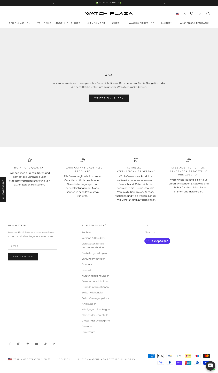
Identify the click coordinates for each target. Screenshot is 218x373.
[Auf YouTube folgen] (36, 344)
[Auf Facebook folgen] (10, 344)
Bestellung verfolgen (94, 253)
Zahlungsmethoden (93, 258)
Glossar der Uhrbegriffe (96, 320)
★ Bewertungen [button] (2, 189)
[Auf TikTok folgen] (45, 344)
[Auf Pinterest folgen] (27, 344)
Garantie (87, 326)
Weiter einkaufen (109, 98)
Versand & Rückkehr (93, 238)
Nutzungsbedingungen (95, 275)
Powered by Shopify (121, 359)
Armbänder (96, 23)
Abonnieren (23, 256)
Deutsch (64, 359)
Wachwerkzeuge (141, 23)
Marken (167, 23)
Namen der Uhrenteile (95, 315)
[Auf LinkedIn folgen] (54, 344)
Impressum (88, 332)
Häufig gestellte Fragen (96, 309)
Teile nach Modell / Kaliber (59, 23)
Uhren (117, 23)
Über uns (87, 264)
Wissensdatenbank (194, 23)
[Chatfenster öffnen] (210, 366)
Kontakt (86, 270)
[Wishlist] (199, 13)
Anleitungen (89, 303)
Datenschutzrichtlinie (94, 281)
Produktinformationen (95, 287)
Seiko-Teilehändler (92, 292)
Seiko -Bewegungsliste (95, 298)
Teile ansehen (20, 23)
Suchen (86, 232)
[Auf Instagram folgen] (18, 344)
